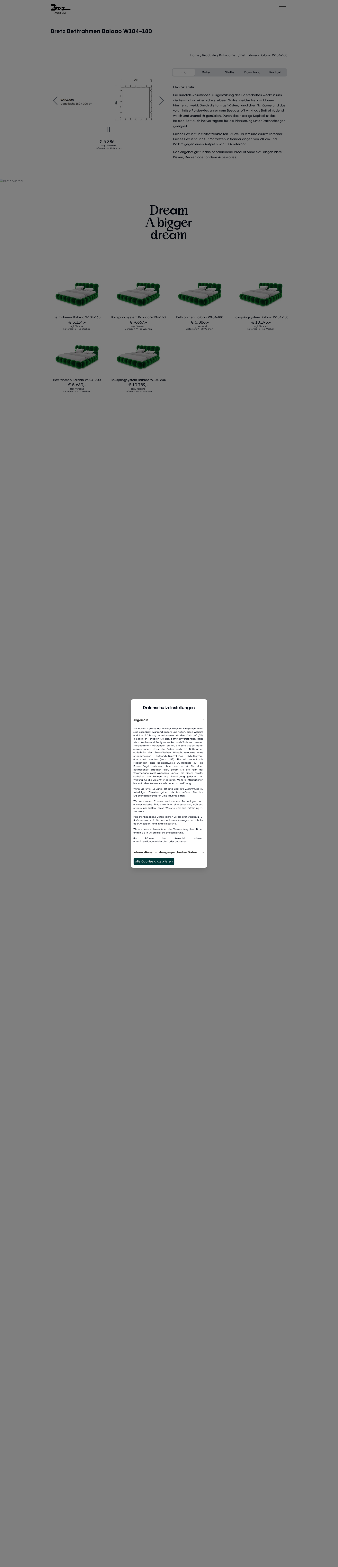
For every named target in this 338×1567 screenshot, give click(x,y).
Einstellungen (147, 841)
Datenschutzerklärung (178, 783)
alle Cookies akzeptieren (154, 861)
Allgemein (140, 720)
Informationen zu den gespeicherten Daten (165, 852)
